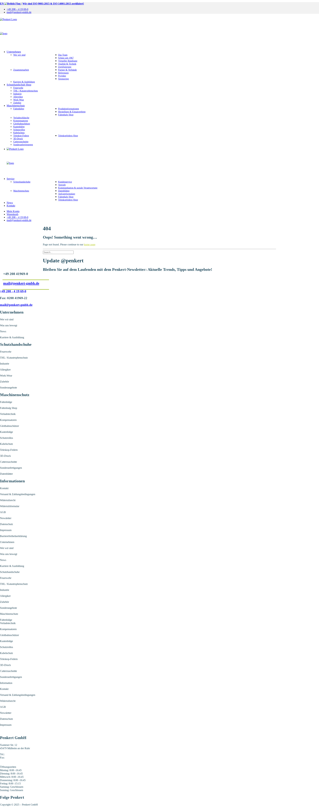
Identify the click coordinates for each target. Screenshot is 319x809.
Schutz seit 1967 (66, 58)
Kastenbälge (19, 126)
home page (89, 244)
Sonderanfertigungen (23, 144)
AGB (3, 512)
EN (2, 3)
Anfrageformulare (66, 194)
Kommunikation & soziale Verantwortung (77, 188)
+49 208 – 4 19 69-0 (17, 9)
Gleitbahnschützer (21, 123)
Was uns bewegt (8, 325)
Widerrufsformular (9, 506)
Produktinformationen (68, 109)
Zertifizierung (64, 67)
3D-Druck (18, 138)
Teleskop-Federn (21, 135)
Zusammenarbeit (21, 70)
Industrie (17, 94)
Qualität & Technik (67, 64)
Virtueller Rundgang (67, 61)
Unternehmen (14, 51)
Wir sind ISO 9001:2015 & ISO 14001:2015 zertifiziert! (53, 3)
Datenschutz (6, 524)
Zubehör (17, 103)
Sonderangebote (8, 387)
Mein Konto (13, 211)
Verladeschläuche (21, 117)
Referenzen (63, 73)
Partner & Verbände (67, 70)
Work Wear (18, 100)
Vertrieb (62, 185)
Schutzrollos (19, 129)
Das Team (62, 55)
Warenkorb (12, 214)
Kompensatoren (20, 120)
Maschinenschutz (16, 105)
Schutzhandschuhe (21, 182)
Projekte (62, 76)
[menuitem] (163, 9)
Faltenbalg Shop (65, 114)
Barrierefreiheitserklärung (13, 536)
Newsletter (5, 518)
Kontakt (11, 205)
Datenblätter (64, 191)
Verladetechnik (8, 414)
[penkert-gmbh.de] (159, 32)
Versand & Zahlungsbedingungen (17, 494)
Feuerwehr (18, 88)
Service (10, 178)
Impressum (5, 530)
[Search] (58, 252)
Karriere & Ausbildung (24, 82)
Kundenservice (65, 182)
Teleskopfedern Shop (68, 135)
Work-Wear (6, 375)
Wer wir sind (19, 55)
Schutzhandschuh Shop (19, 84)
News (10, 202)
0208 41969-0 (12, 754)
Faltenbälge (18, 109)
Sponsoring (63, 79)
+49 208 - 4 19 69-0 (13, 291)
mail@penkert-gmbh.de (19, 12)
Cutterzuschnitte (20, 141)
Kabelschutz (19, 132)
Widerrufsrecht (7, 500)
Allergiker (18, 97)
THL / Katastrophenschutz (25, 91)
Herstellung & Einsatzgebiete (72, 111)
